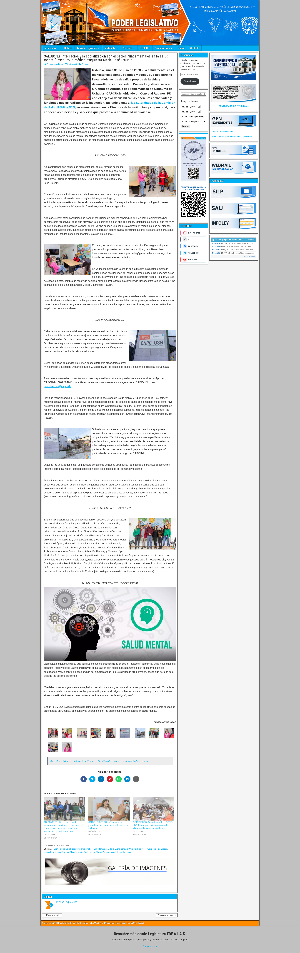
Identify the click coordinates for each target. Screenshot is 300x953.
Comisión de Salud (62, 849)
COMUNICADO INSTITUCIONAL (234, 106)
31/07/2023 (72, 64)
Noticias (68, 48)
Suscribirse (190, 81)
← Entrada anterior (52, 915)
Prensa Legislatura (54, 64)
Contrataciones (162, 48)
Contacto (194, 48)
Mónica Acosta (102, 852)
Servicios (127, 48)
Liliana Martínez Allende (66, 852)
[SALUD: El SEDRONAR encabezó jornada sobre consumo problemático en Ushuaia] (109, 808)
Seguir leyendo (150, 946)
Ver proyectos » (249, 256)
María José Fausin (86, 852)
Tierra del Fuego (124, 852)
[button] (51, 734)
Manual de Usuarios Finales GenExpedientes (231, 136)
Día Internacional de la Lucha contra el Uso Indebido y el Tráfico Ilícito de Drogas (130, 849)
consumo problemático (82, 849)
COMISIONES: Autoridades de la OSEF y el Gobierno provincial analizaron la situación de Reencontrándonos (153, 825)
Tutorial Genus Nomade (222, 131)
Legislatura (49, 852)
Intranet (181, 48)
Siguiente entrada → (167, 915)
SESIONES (145, 48)
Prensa (84, 64)
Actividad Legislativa (87, 48)
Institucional (50, 48)
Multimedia (110, 48)
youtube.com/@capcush (57, 386)
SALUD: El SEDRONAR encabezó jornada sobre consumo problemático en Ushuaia (108, 825)
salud (113, 852)
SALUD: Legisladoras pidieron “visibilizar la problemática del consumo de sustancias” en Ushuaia (99, 761)
